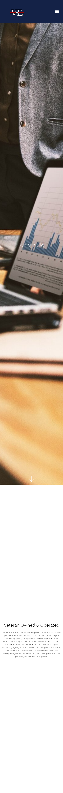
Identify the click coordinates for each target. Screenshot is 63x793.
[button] (57, 11)
